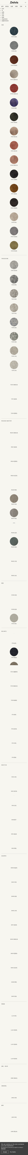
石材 (21, 6)
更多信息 (3, 1148)
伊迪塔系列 (4, 19)
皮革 (2, 6)
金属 (12, 6)
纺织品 (7, 6)
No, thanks (13, 1152)
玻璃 (16, 6)
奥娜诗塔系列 (5, 21)
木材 (3, 15)
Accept (5, 1152)
